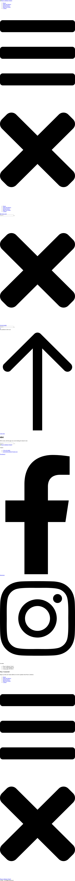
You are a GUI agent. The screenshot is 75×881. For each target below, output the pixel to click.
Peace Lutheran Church (5, 879)
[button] (3, 214)
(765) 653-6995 (6, 450)
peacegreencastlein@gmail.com (10, 451)
